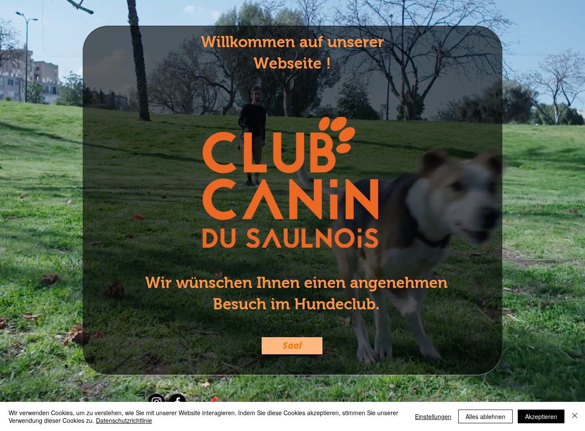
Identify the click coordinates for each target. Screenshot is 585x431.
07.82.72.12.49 (430, 400)
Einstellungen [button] (433, 416)
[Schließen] (575, 416)
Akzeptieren (541, 416)
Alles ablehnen (485, 416)
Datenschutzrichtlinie (124, 420)
